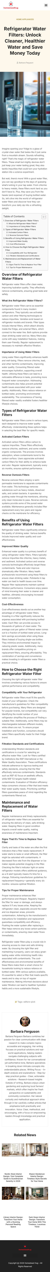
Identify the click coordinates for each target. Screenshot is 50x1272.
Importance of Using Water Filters (22, 226)
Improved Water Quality (18, 241)
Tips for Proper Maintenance (21, 267)
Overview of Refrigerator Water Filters (22, 220)
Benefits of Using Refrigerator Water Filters (24, 238)
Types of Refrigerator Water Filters (20, 229)
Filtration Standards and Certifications (24, 256)
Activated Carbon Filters (18, 232)
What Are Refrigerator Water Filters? (23, 223)
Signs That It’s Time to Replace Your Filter (25, 264)
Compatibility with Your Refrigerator (23, 253)
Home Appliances (25, 19)
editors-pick (29, 1001)
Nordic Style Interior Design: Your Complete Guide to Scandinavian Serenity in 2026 (13, 1177)
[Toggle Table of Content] (42, 217)
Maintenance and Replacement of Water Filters (23, 260)
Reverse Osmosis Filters (19, 235)
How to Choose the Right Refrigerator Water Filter (24, 248)
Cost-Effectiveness (17, 244)
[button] (46, 5)
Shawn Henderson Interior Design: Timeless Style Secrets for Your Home (37, 1177)
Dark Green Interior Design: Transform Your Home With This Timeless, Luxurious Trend (37, 1222)
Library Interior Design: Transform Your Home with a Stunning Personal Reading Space (13, 1222)
